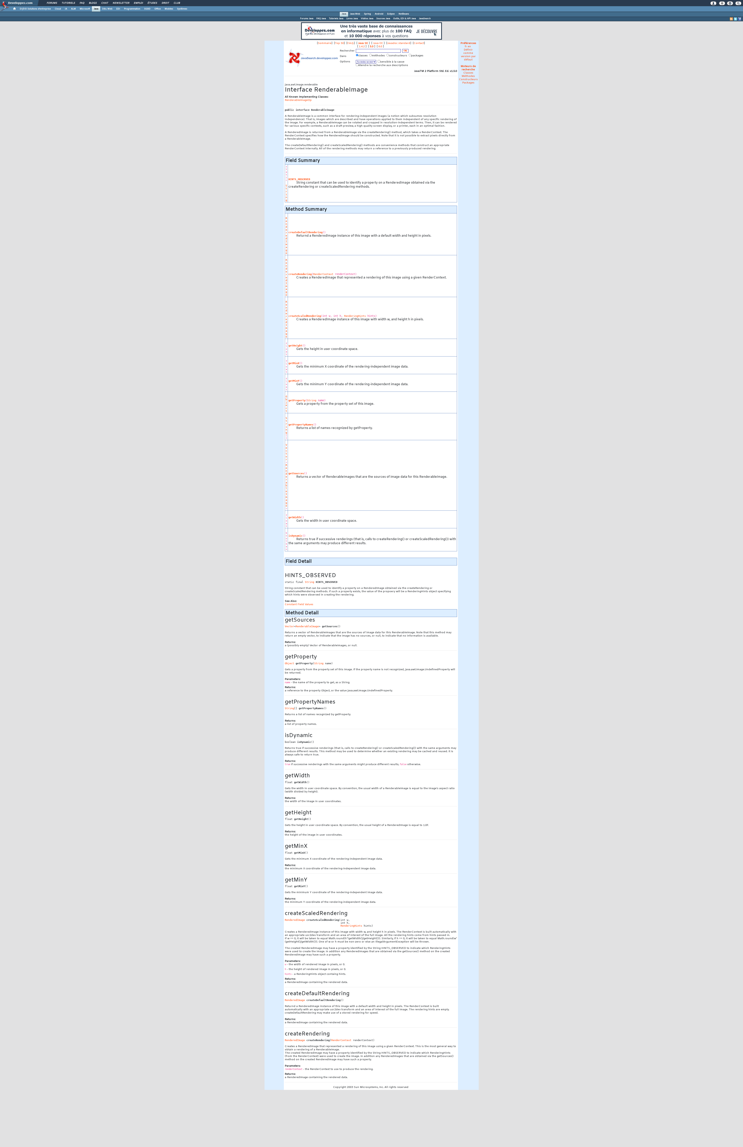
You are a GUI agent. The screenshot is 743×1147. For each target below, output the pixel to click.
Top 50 (339, 43)
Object (286, 403)
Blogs (92, 3)
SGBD (147, 9)
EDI (118, 9)
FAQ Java (321, 18)
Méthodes (468, 76)
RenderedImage (286, 235)
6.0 (380, 46)
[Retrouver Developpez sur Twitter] (735, 19)
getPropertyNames (300, 424)
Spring (367, 14)
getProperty (297, 400)
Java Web (355, 14)
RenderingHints (355, 315)
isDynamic (295, 535)
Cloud (58, 9)
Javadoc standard (398, 43)
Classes (468, 73)
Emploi (138, 3)
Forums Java (306, 18)
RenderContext (323, 274)
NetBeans (404, 14)
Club (176, 3)
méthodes (379, 55)
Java (96, 9)
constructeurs (398, 55)
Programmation (132, 9)
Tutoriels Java (336, 18)
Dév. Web (107, 9)
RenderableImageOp (298, 100)
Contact (419, 43)
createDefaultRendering (305, 232)
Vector (286, 452)
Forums (51, 3)
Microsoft (85, 9)
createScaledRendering (304, 315)
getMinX (293, 363)
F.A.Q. (350, 43)
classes (363, 55)
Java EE (378, 43)
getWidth (294, 517)
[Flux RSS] (731, 19)
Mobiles (169, 9)
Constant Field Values (299, 604)
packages (417, 55)
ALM (73, 9)
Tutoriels (68, 3)
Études (152, 3)
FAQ (82, 3)
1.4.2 (362, 46)
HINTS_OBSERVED (299, 179)
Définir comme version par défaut (468, 54)
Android (379, 14)
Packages (468, 82)
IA (66, 9)
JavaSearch (425, 18)
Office (157, 9)
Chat (104, 3)
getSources (296, 473)
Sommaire (324, 43)
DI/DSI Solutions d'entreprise (35, 9)
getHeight (295, 345)
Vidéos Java (367, 18)
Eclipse (391, 14)
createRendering (300, 274)
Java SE (363, 43)
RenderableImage (286, 485)
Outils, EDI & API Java (404, 18)
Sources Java (383, 18)
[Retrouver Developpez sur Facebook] (739, 19)
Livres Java (352, 18)
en (469, 46)
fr (466, 46)
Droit (165, 3)
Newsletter (120, 3)
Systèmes (182, 9)
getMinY (293, 380)
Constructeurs (468, 79)
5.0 (371, 46)
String (286, 193)
